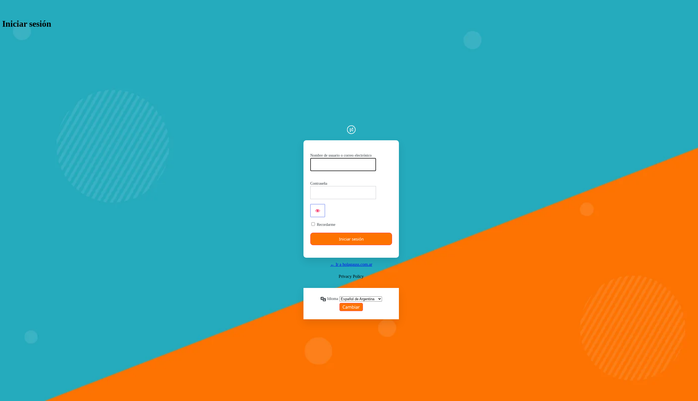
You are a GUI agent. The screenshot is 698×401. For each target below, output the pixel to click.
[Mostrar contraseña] (317, 210)
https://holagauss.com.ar (351, 129)
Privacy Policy (351, 276)
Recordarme (326, 225)
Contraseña (318, 183)
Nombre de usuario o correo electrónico (341, 155)
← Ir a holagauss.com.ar (351, 264)
